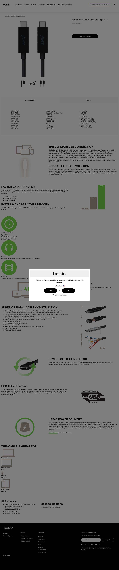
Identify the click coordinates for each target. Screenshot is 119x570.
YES (50, 290)
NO (68, 290)
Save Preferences (60, 295)
